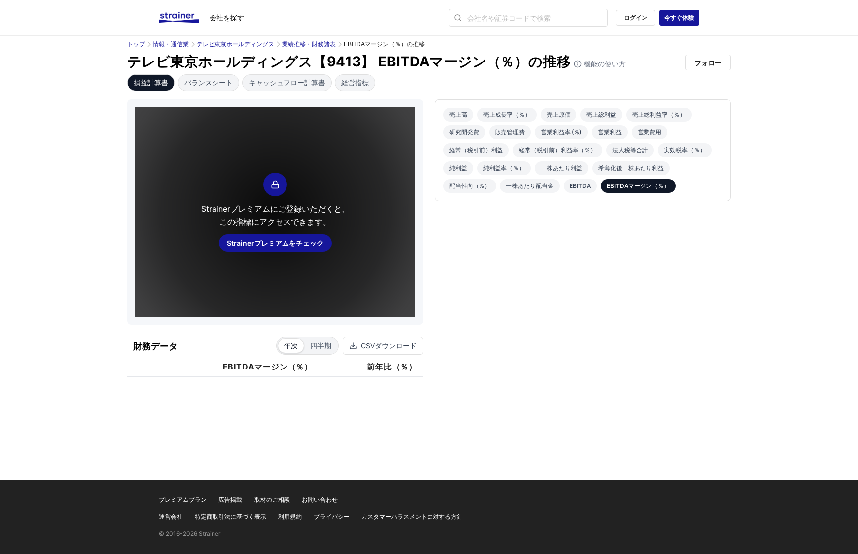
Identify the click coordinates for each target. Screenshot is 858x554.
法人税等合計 (630, 150)
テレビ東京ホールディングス (235, 44)
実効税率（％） (685, 150)
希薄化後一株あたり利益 (631, 168)
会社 (227, 17)
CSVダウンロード (389, 345)
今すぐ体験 (679, 17)
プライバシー (332, 516)
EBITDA (580, 185)
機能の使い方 (604, 64)
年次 (291, 345)
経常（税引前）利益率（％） (557, 150)
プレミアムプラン (183, 499)
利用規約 (290, 516)
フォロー (708, 63)
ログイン (635, 17)
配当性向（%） (469, 185)
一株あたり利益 (561, 168)
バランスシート (208, 82)
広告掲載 (230, 499)
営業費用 (649, 132)
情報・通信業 (171, 44)
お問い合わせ (320, 499)
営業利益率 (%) (561, 132)
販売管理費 (510, 132)
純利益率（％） (504, 168)
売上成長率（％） (507, 114)
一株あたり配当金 (530, 185)
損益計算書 (151, 82)
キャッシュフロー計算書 (287, 82)
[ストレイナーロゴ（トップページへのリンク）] (184, 18)
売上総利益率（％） (659, 114)
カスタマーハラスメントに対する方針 (412, 516)
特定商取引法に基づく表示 (230, 516)
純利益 (458, 168)
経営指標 (355, 82)
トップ (136, 44)
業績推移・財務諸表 (309, 44)
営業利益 (610, 132)
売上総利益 (601, 114)
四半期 (320, 345)
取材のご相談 (272, 499)
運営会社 (171, 516)
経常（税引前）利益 (476, 150)
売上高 (458, 114)
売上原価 (559, 114)
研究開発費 (464, 132)
